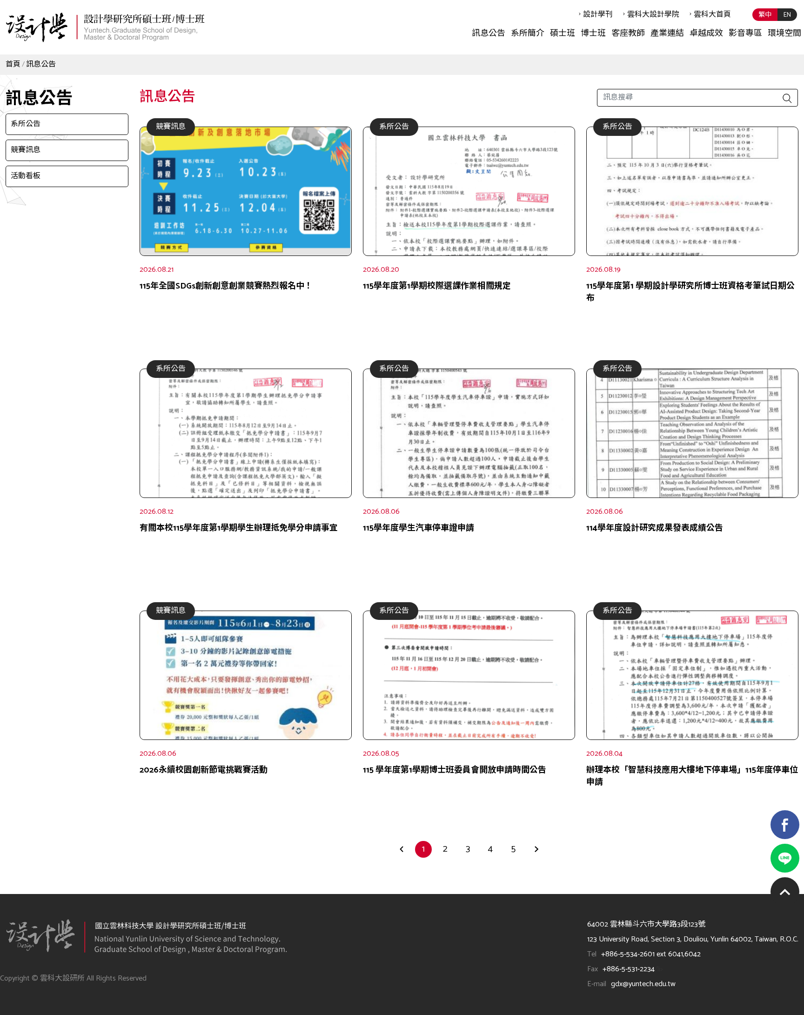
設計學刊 (598, 14)
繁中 (764, 15)
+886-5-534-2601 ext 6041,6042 (651, 954)
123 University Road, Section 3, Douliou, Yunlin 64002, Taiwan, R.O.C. (692, 939)
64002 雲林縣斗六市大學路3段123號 (646, 924)
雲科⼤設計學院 (653, 14)
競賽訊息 (25, 150)
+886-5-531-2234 (629, 969)
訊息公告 (41, 64)
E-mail (596, 984)
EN (787, 15)
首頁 (13, 64)
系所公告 (25, 124)
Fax (592, 969)
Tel (591, 954)
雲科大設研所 (105, 27)
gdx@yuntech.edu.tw (643, 984)
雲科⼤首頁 (712, 14)
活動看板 (25, 176)
